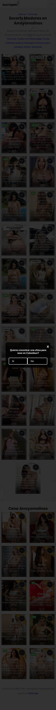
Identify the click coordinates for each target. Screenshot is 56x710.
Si (13, 361)
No (32, 361)
